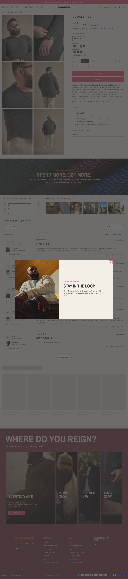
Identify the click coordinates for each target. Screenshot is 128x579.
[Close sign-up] (110, 262)
